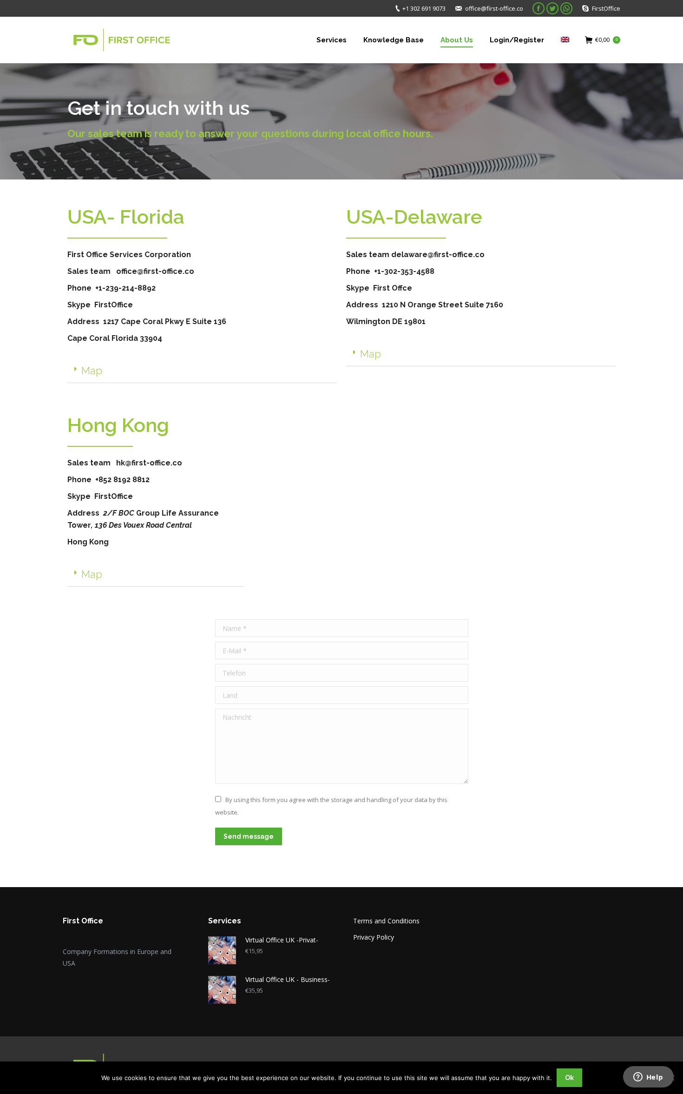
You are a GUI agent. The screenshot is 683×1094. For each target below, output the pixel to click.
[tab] (202, 370)
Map (91, 371)
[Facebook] (538, 8)
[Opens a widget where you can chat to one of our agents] (648, 1077)
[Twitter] (552, 8)
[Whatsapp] (566, 8)
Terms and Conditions (386, 920)
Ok (569, 1077)
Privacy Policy (373, 937)
